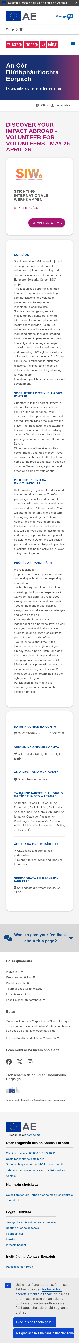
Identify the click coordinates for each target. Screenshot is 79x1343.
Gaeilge (64, 16)
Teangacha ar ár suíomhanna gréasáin (31, 1222)
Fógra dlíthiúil (14, 1233)
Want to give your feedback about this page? (40, 938)
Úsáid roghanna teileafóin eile (25, 1158)
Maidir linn (12, 971)
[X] (20, 1062)
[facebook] (9, 1062)
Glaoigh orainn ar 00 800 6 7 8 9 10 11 (31, 1153)
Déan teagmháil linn (19, 977)
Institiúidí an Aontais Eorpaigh (30, 1256)
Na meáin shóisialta (22, 1184)
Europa (10, 29)
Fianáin (11, 1239)
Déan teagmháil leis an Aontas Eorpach (37, 1143)
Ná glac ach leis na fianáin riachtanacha (45, 1333)
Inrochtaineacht (16, 994)
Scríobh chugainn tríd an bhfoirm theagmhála (35, 1164)
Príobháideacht (16, 983)
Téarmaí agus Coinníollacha (24, 988)
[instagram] (31, 1062)
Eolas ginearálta (19, 961)
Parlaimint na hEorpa (19, 1266)
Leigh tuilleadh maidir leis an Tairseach (31, 1038)
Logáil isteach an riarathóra (23, 999)
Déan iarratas (47, 223)
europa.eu (33, 1134)
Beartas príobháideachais (22, 1228)
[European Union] (21, 1130)
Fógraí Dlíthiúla (18, 1212)
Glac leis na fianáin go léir (34, 1322)
